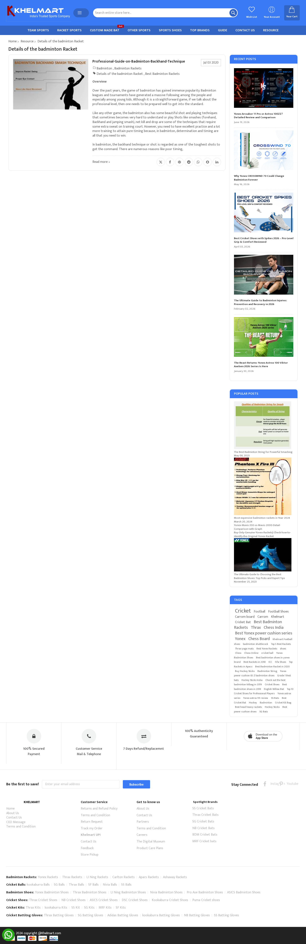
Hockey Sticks (272, 707)
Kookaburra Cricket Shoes (170, 900)
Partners (143, 822)
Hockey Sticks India (251, 680)
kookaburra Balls (38, 885)
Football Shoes (278, 611)
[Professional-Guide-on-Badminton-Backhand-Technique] (50, 84)
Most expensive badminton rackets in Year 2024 (262, 518)
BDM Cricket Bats (204, 834)
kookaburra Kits (56, 907)
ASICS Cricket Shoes (104, 900)
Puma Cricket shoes (206, 900)
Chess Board (259, 638)
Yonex (240, 638)
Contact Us (14, 817)
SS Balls (126, 885)
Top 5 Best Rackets (281, 644)
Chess (238, 653)
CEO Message (15, 822)
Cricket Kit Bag (283, 702)
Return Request (92, 822)
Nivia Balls (110, 885)
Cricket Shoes (272, 684)
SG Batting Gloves (90, 915)
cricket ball (267, 653)
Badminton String (267, 671)
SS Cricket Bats (203, 808)
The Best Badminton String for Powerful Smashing (263, 452)
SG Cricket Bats (203, 821)
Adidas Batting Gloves (122, 915)
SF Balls (93, 885)
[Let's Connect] (8, 940)
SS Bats (275, 698)
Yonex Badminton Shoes (52, 892)
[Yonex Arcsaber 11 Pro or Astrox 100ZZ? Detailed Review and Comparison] (264, 88)
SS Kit (75, 907)
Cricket (243, 610)
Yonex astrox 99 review (255, 698)
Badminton (104, 68)
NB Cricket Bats (203, 828)
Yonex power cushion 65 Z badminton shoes (260, 673)
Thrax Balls (76, 885)
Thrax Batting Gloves (59, 915)
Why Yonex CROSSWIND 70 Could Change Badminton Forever (259, 178)
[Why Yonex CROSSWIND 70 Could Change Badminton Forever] (264, 150)
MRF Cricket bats (204, 841)
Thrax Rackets (72, 877)
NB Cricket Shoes (73, 900)
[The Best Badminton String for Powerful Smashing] (262, 448)
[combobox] (165, 12)
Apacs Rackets (149, 877)
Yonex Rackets (48, 877)
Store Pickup (89, 854)
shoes (283, 648)
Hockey (253, 702)
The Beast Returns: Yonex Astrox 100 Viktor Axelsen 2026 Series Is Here (261, 364)
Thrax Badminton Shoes (89, 892)
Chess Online (251, 653)
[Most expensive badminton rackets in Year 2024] (262, 514)
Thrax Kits (33, 907)
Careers (142, 835)
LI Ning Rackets (97, 877)
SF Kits (121, 907)
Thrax (256, 627)
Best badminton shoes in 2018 (260, 686)
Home (12, 41)
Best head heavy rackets (248, 707)
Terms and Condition (21, 826)
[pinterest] (281, 783)
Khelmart (277, 617)
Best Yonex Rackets (266, 648)
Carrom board (245, 617)
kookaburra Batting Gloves (161, 915)
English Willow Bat (274, 689)
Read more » (101, 162)
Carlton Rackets (123, 877)
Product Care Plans (150, 848)
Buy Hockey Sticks (245, 671)
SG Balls (59, 885)
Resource (27, 41)
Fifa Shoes (280, 662)
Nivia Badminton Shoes (166, 892)
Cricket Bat (243, 622)
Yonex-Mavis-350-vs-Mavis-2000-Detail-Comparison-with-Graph (257, 527)
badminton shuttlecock (255, 644)
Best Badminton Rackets (162, 74)
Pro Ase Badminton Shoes (205, 892)
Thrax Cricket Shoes (43, 900)
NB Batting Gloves (197, 915)
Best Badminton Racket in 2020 (272, 666)
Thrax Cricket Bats (205, 815)
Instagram (273, 783)
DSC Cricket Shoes (135, 900)
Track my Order (91, 828)
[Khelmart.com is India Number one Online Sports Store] (38, 12)
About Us (12, 813)
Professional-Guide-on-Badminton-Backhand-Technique (138, 61)
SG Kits (89, 907)
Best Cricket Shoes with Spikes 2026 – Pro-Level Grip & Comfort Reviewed (263, 240)
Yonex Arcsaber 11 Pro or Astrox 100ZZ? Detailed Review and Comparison (258, 115)
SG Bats (263, 711)
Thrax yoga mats (244, 648)
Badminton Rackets (128, 68)
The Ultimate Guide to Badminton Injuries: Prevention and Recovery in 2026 (260, 302)
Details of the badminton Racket (120, 74)
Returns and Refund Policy (99, 808)
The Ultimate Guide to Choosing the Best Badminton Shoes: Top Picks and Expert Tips (259, 576)
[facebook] (264, 783)
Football (259, 611)
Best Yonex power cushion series (263, 633)
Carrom (262, 617)
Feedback (87, 848)
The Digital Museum (151, 841)
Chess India (274, 627)
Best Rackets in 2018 (255, 662)
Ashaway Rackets (175, 877)
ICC (270, 662)
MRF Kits (105, 907)
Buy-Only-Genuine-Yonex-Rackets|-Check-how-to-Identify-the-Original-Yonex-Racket (262, 534)
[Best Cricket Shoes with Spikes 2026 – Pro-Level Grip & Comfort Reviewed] (264, 213)
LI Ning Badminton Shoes (128, 892)
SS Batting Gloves (226, 915)
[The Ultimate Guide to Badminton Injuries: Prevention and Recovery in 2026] (264, 275)
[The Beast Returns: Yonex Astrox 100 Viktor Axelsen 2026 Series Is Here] (264, 337)
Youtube (289, 783)
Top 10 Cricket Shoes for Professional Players (263, 691)
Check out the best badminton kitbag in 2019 (259, 682)
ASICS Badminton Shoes (243, 892)
